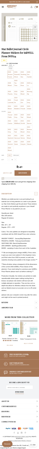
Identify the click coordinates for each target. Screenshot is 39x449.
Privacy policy (26, 440)
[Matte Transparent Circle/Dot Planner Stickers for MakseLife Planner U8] (29, 327)
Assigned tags (7, 308)
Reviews (5, 302)
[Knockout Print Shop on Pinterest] (25, 433)
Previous (3, 332)
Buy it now (23, 173)
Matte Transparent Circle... (28, 339)
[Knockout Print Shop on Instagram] (22, 433)
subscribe (19, 392)
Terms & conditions (14, 440)
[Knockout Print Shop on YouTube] (18, 433)
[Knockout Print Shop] (12, 6)
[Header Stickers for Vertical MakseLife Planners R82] (10, 327)
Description (7, 194)
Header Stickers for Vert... (10, 338)
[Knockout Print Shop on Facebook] (14, 433)
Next (36, 332)
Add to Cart (7, 173)
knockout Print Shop (21, 436)
